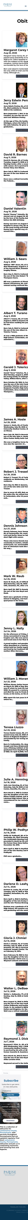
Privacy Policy (21, 1212)
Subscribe (10, 1095)
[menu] (25, 6)
